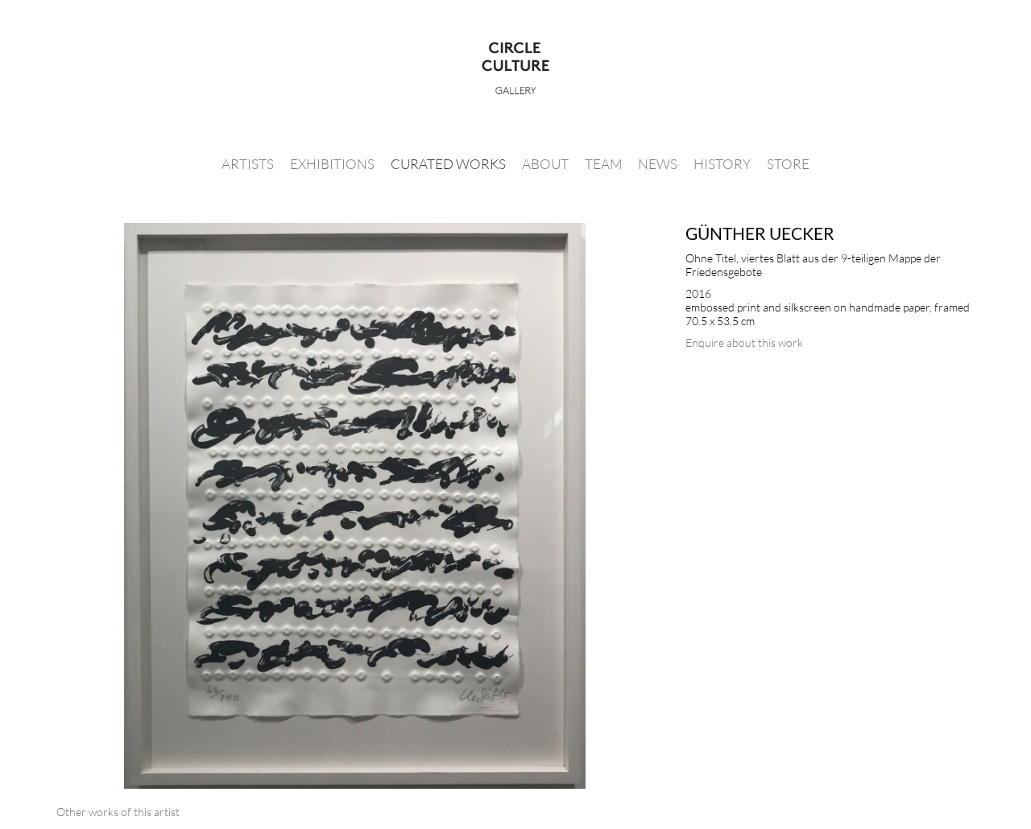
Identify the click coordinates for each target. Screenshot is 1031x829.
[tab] (118, 812)
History (722, 163)
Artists (248, 163)
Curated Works (448, 163)
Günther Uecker (759, 233)
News (657, 163)
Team (603, 163)
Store (788, 163)
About (545, 163)
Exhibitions (332, 163)
